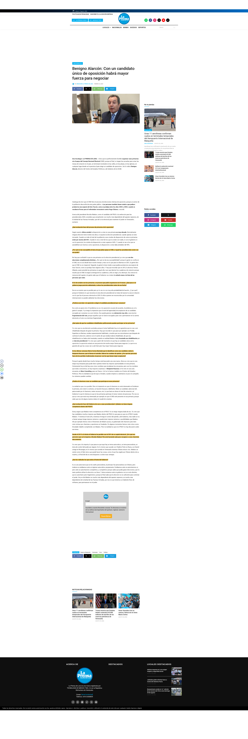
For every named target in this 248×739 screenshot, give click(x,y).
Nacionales (77, 63)
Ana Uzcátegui (148, 143)
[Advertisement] (124, 45)
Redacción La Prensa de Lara (85, 84)
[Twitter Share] (1, 365)
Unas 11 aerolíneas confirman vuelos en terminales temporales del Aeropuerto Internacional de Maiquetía (82, 613)
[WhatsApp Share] (1, 369)
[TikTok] (87, 702)
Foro (100, 552)
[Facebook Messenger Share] (1, 373)
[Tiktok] (168, 20)
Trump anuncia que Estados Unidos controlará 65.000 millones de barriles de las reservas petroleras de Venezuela (105, 614)
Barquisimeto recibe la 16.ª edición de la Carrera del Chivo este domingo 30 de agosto (158, 690)
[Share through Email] (1, 377)
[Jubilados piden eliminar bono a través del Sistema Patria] (176, 681)
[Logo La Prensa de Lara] (124, 19)
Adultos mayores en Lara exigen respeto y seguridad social (157, 670)
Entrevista (94, 552)
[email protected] (87, 694)
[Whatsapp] (146, 20)
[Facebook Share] (1, 361)
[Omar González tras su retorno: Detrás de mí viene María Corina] (129, 601)
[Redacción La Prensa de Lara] (73, 84)
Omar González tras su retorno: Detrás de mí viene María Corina (127, 613)
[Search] (174, 27)
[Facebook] (150, 20)
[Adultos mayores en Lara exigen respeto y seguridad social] (176, 671)
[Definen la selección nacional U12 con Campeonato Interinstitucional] (149, 168)
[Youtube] (163, 20)
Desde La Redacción (85, 552)
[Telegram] (82, 702)
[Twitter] (159, 20)
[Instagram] (154, 20)
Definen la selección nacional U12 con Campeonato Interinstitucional (164, 168)
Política (105, 552)
